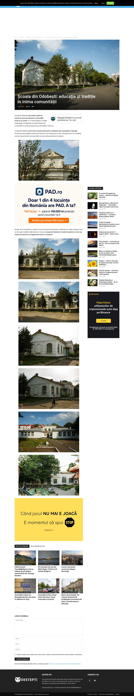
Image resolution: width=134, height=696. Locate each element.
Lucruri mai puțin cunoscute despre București (68, 569)
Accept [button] (110, 3)
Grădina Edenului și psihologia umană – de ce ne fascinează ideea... (108, 282)
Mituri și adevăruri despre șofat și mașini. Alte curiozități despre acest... (108, 253)
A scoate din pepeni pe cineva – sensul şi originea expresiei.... (108, 195)
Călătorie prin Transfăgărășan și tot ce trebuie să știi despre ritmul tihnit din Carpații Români (24, 571)
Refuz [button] (96, 3)
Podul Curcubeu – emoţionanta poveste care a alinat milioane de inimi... (109, 224)
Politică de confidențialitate (106, 694)
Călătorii (22, 37)
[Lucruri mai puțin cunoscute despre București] (72, 557)
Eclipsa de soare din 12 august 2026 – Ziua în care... (109, 233)
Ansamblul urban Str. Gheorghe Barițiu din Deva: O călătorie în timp (25, 597)
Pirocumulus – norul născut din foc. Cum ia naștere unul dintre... (109, 243)
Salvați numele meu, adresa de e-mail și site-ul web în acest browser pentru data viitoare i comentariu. (49, 654)
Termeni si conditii (92, 694)
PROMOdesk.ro (76, 687)
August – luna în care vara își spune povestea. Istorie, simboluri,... (108, 263)
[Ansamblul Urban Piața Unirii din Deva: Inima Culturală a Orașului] (48, 585)
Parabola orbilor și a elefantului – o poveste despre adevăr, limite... (107, 214)
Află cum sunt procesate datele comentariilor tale (64, 664)
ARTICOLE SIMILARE (22, 546)
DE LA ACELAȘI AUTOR (38, 546)
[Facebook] (90, 681)
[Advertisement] (67, 22)
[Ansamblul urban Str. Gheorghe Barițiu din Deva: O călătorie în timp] (25, 585)
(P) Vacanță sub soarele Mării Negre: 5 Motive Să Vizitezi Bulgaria (47, 569)
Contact (117, 694)
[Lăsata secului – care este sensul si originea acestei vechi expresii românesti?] (92, 273)
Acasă (16, 37)
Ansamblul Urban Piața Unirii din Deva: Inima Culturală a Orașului (47, 597)
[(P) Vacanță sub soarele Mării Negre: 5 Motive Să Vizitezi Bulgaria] (48, 557)
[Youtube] (95, 681)
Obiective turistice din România (34, 37)
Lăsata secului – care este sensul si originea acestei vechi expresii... (108, 272)
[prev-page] (16, 607)
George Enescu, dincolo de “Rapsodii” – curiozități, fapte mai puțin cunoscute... (109, 205)
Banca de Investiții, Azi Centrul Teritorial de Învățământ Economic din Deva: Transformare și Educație (72, 599)
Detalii (103, 3)
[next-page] (19, 607)
